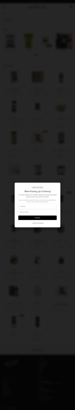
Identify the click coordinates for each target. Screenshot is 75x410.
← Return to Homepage (37, 223)
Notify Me (37, 218)
